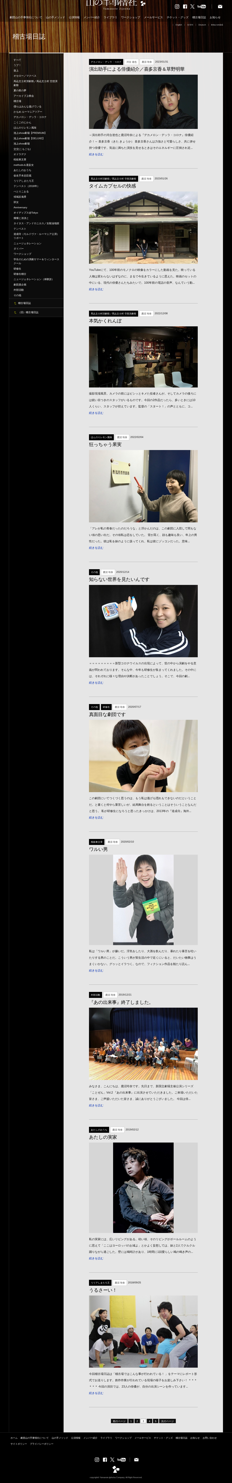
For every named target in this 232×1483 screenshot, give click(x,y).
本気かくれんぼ (105, 320)
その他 (17, 295)
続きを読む (96, 154)
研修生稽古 (20, 273)
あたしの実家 (103, 1137)
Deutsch (202, 25)
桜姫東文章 (20, 159)
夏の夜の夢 (20, 90)
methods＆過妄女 (24, 164)
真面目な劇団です (107, 714)
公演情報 (74, 17)
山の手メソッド (55, 17)
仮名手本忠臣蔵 (22, 175)
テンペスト (20, 228)
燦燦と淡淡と (21, 218)
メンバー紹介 (92, 17)
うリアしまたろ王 (24, 180)
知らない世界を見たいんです (119, 579)
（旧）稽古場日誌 (28, 312)
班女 (16, 202)
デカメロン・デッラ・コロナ (30, 117)
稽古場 (17, 101)
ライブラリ (110, 17)
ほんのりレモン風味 (25, 127)
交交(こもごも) (22, 149)
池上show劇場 (22, 143)
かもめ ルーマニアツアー (28, 111)
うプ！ (17, 65)
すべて (17, 59)
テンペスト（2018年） (27, 186)
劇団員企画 (20, 284)
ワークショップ (130, 17)
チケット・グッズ (177, 17)
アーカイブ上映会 (24, 95)
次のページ (167, 1421)
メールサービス (153, 17)
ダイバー (19, 248)
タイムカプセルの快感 (112, 186)
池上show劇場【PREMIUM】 (30, 132)
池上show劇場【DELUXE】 (29, 138)
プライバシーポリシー (41, 1443)
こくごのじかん (22, 122)
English (179, 25)
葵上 (16, 70)
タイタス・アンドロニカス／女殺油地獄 (36, 223)
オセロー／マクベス (25, 75)
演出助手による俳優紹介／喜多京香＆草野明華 (137, 69)
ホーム (14, 1438)
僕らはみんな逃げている (28, 106)
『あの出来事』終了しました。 (121, 1002)
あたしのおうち (22, 170)
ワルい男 (98, 849)
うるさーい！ (103, 1290)
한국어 (190, 25)
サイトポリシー (19, 1443)
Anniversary (20, 207)
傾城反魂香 (20, 196)
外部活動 (19, 289)
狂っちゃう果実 (105, 444)
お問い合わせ (210, 1438)
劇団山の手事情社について (26, 17)
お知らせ (215, 17)
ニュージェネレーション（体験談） (34, 279)
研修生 (17, 268)
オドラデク (20, 154)
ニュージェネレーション (28, 243)
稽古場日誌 (199, 17)
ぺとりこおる (21, 191)
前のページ (119, 1421)
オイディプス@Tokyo (26, 212)
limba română (217, 25)
